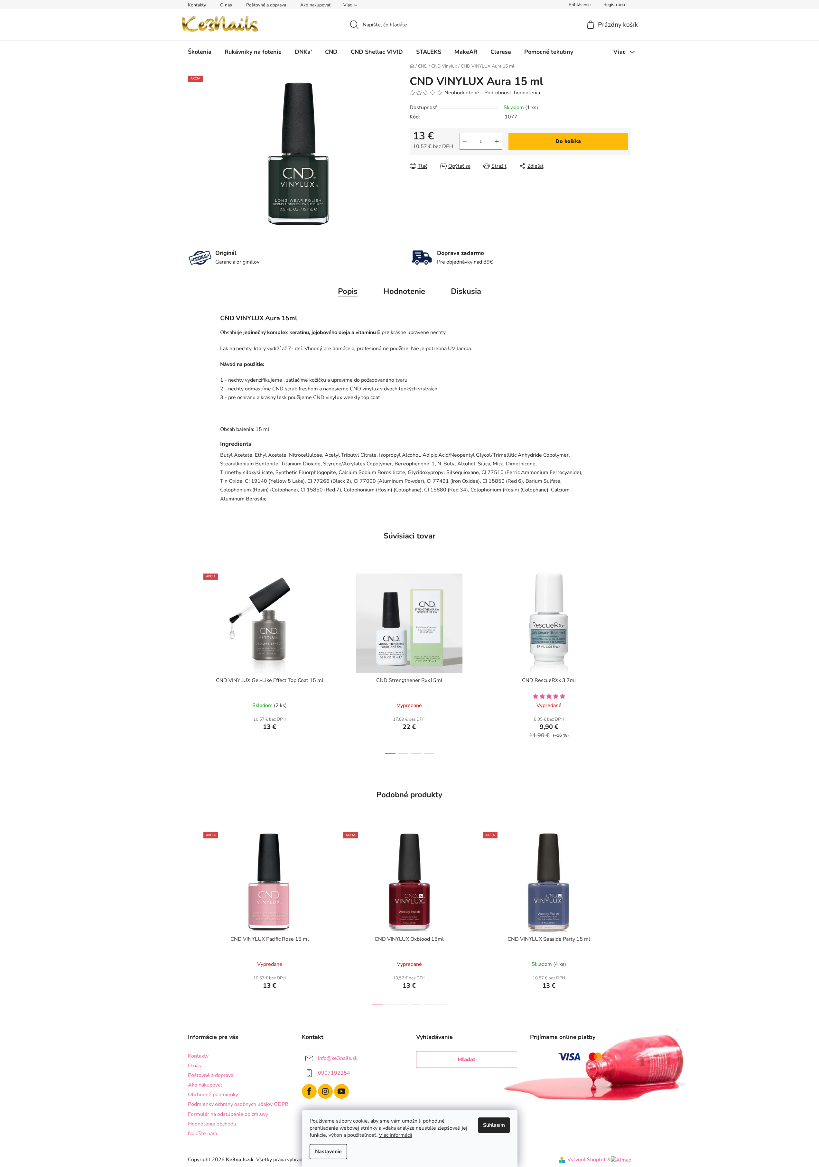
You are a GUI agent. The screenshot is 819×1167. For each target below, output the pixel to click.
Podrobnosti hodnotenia (512, 92)
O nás (226, 5)
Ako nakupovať (315, 5)
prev (193, 662)
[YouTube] (341, 1091)
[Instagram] (325, 1091)
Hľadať (466, 1059)
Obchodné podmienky (213, 1094)
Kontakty (197, 5)
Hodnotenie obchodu (212, 1123)
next (626, 662)
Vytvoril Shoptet (586, 1159)
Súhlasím (494, 1125)
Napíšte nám (202, 1133)
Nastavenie (328, 1151)
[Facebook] (309, 1091)
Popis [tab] (348, 291)
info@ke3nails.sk (338, 1058)
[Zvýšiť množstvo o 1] (497, 141)
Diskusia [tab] (466, 291)
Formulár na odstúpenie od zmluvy (228, 1114)
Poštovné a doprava (266, 5)
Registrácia (614, 5)
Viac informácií (395, 1135)
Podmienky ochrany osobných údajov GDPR (238, 1104)
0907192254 (334, 1073)
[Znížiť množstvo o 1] (465, 141)
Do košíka (568, 141)
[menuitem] (199, 52)
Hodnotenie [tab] (404, 291)
